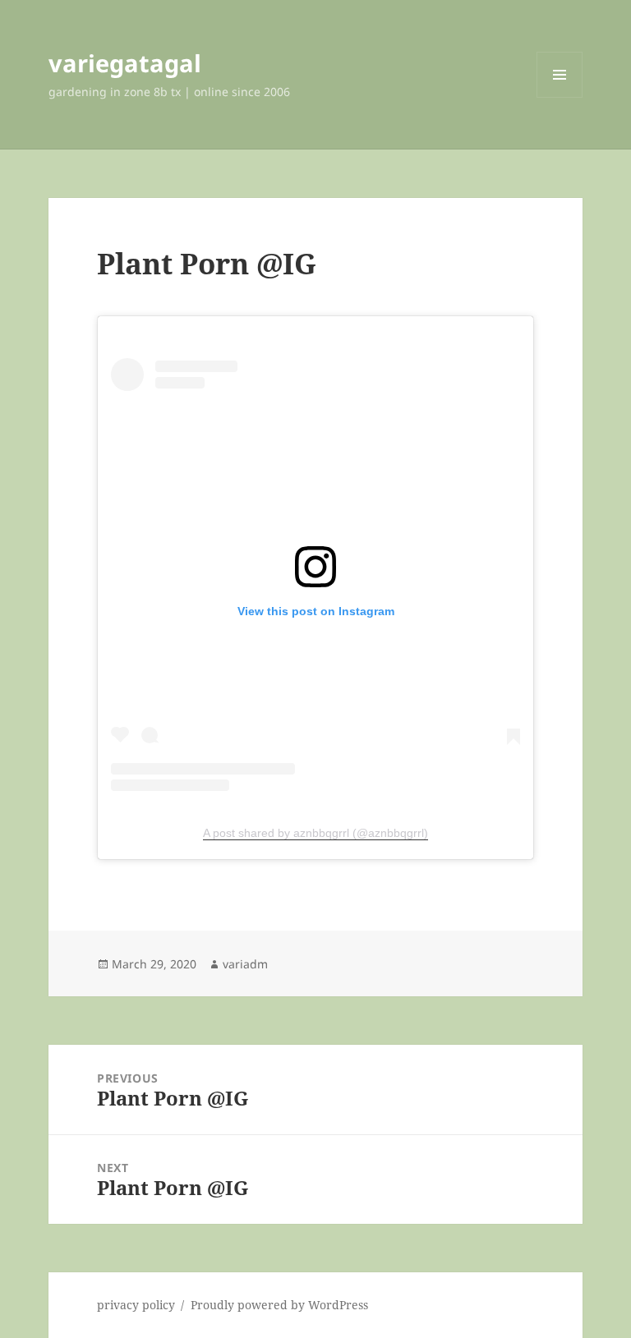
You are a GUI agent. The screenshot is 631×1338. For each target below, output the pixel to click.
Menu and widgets (560, 97)
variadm (245, 964)
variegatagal (124, 63)
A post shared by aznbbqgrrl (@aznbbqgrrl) (315, 832)
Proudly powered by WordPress (279, 1305)
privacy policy (136, 1305)
